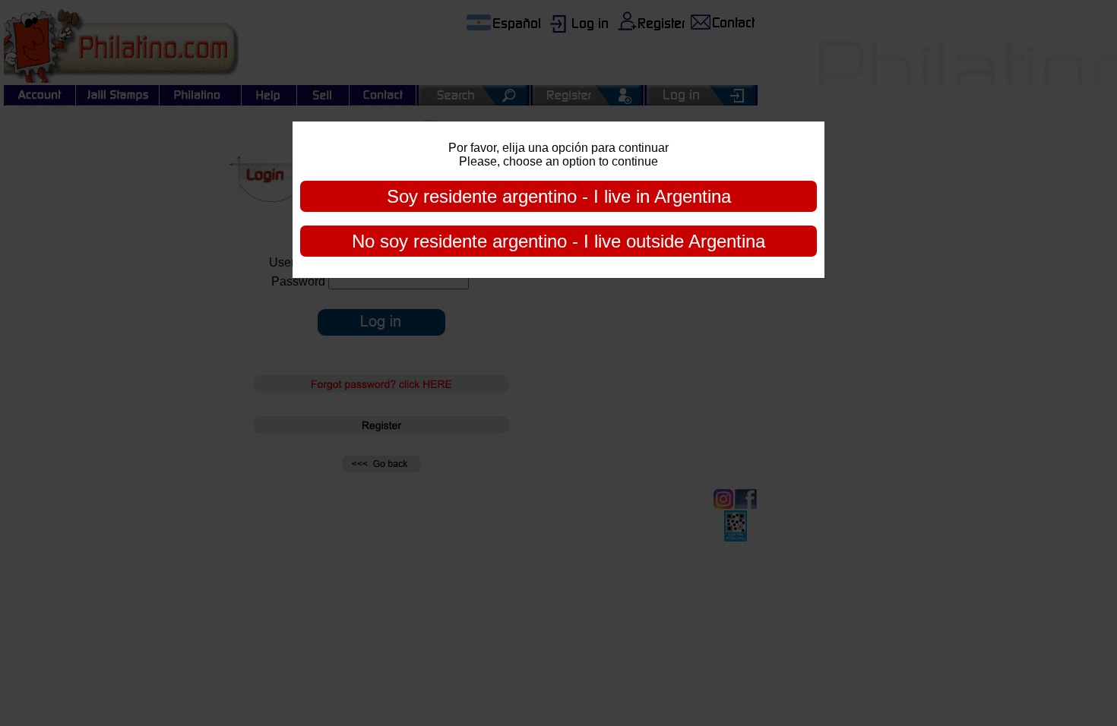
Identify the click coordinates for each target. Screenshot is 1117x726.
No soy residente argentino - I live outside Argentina (558, 241)
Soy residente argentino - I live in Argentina (559, 196)
